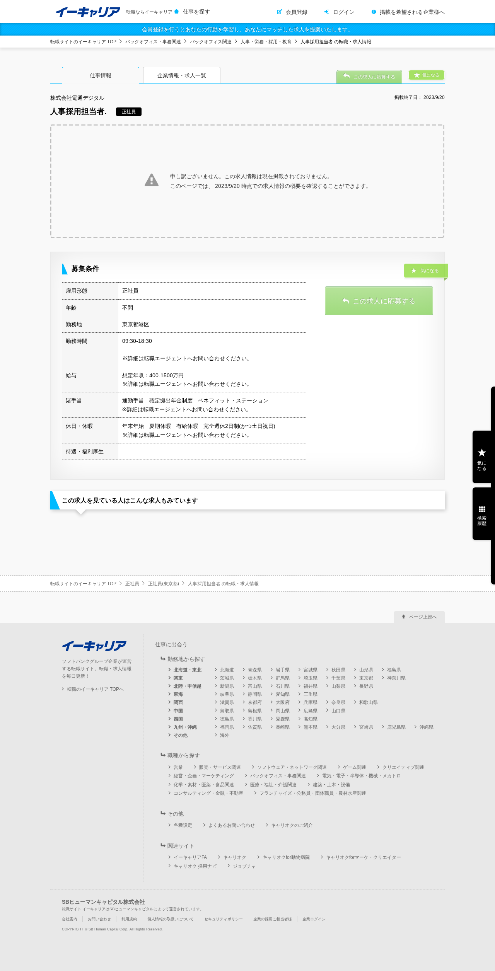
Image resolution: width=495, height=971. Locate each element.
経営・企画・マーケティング (204, 776)
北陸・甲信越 (187, 686)
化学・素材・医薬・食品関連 (204, 784)
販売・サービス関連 (220, 767)
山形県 (366, 670)
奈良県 (338, 702)
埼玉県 (310, 678)
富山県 (255, 686)
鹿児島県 (396, 727)
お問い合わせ (99, 919)
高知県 (310, 719)
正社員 (132, 583)
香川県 (255, 719)
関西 (178, 702)
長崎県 (283, 727)
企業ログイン (314, 919)
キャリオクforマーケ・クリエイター (363, 857)
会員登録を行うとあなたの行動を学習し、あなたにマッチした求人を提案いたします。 (247, 29)
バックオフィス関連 (211, 41)
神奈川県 (396, 678)
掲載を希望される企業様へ (412, 12)
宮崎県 (366, 727)
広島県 (310, 711)
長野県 (366, 686)
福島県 (394, 670)
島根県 (255, 711)
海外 (224, 735)
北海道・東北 (187, 670)
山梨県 (338, 686)
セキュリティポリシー (223, 919)
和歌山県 (368, 702)
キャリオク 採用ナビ (195, 866)
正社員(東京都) (163, 583)
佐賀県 (255, 727)
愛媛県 (283, 719)
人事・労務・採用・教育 (266, 41)
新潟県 (227, 686)
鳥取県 (227, 711)
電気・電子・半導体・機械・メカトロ (361, 776)
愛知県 (283, 694)
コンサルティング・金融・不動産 (208, 793)
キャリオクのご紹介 (292, 825)
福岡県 (227, 727)
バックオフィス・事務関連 (153, 41)
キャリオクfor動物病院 (286, 857)
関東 (178, 678)
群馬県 (283, 678)
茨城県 (227, 678)
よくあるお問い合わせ (231, 825)
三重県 (310, 694)
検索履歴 (481, 520)
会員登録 (296, 12)
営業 (178, 767)
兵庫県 (310, 702)
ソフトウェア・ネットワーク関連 (292, 767)
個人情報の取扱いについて (170, 919)
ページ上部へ (423, 617)
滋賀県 (227, 702)
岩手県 (283, 670)
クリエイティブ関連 (403, 767)
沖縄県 (427, 727)
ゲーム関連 (354, 767)
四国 (178, 719)
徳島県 (227, 719)
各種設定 (183, 825)
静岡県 (255, 694)
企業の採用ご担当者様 (272, 919)
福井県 (310, 686)
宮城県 (310, 670)
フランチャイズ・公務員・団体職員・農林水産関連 (312, 793)
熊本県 (310, 727)
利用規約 (129, 919)
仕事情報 (100, 75)
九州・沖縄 (185, 727)
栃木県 (255, 678)
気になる (481, 465)
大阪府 (283, 702)
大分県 (338, 727)
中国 (178, 711)
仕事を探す (196, 12)
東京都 (366, 678)
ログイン (344, 12)
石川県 (283, 686)
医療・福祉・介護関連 (273, 784)
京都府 (255, 702)
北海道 (227, 670)
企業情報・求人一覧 (181, 75)
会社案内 (69, 919)
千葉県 (338, 678)
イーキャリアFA (190, 857)
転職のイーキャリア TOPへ (95, 689)
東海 (178, 694)
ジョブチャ (244, 866)
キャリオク (234, 857)
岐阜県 (227, 694)
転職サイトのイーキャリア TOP (83, 41)
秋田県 (338, 670)
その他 (181, 735)
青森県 (255, 670)
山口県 (338, 711)
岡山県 (283, 711)
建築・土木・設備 (331, 784)
